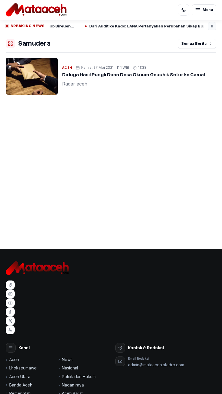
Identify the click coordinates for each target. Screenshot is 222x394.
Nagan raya (73, 384)
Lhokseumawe (23, 367)
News (67, 359)
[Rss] (10, 329)
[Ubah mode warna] (183, 10)
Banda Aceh (20, 384)
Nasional (70, 367)
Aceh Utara (19, 376)
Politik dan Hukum (79, 376)
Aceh (67, 68)
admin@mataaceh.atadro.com (156, 364)
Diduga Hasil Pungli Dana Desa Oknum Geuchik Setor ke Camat (134, 75)
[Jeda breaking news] (212, 26)
